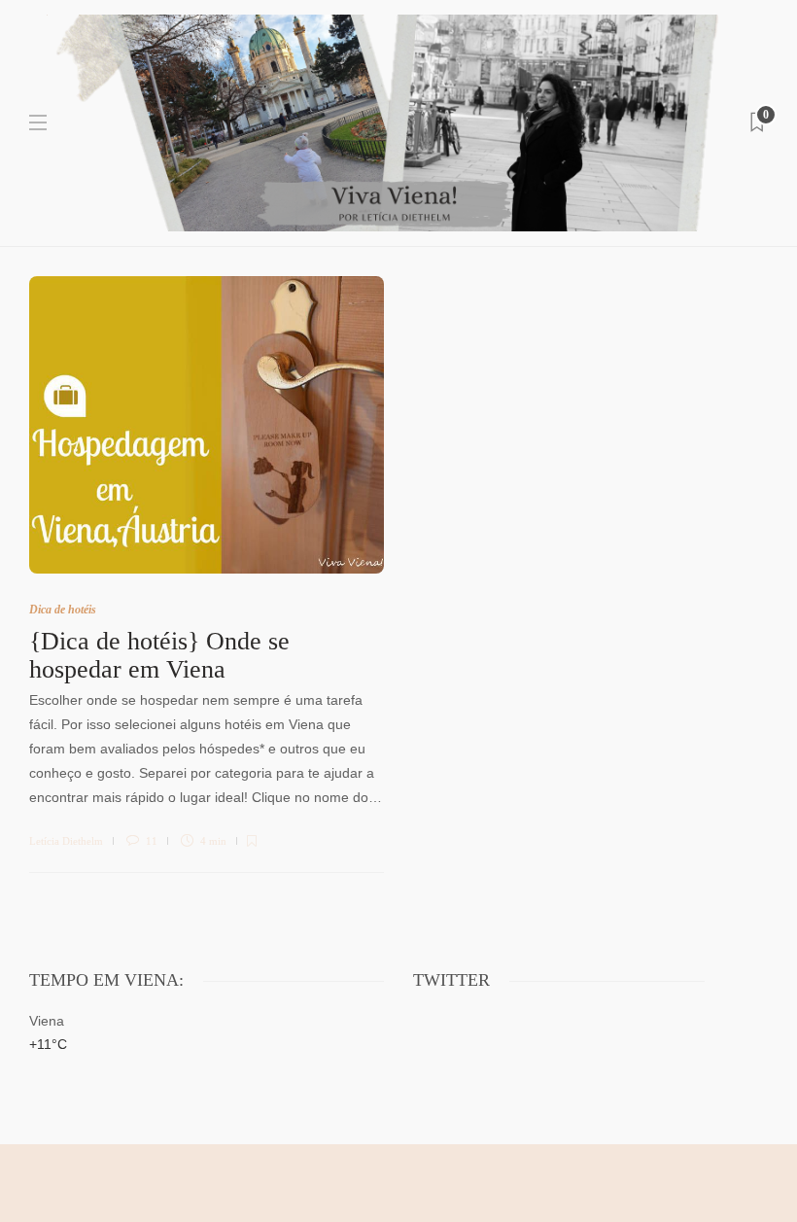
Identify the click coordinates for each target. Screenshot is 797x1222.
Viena (46, 1021)
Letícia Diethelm (66, 841)
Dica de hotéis (62, 609)
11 (150, 841)
